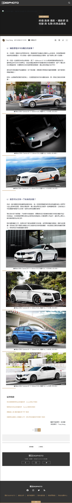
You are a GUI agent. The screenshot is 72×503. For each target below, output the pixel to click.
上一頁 (33, 430)
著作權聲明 (31, 495)
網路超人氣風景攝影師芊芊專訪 (18, 412)
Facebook (55, 40)
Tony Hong (9, 40)
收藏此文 (33, 40)
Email (66, 40)
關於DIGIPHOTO (10, 495)
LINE (59, 40)
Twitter (63, 40)
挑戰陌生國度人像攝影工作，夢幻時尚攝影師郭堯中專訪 (26, 417)
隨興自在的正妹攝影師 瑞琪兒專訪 (21, 407)
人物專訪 (40, 446)
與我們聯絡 (51, 495)
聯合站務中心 (62, 495)
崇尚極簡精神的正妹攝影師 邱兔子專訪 (22, 402)
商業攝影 (31, 446)
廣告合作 (21, 495)
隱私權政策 (41, 495)
